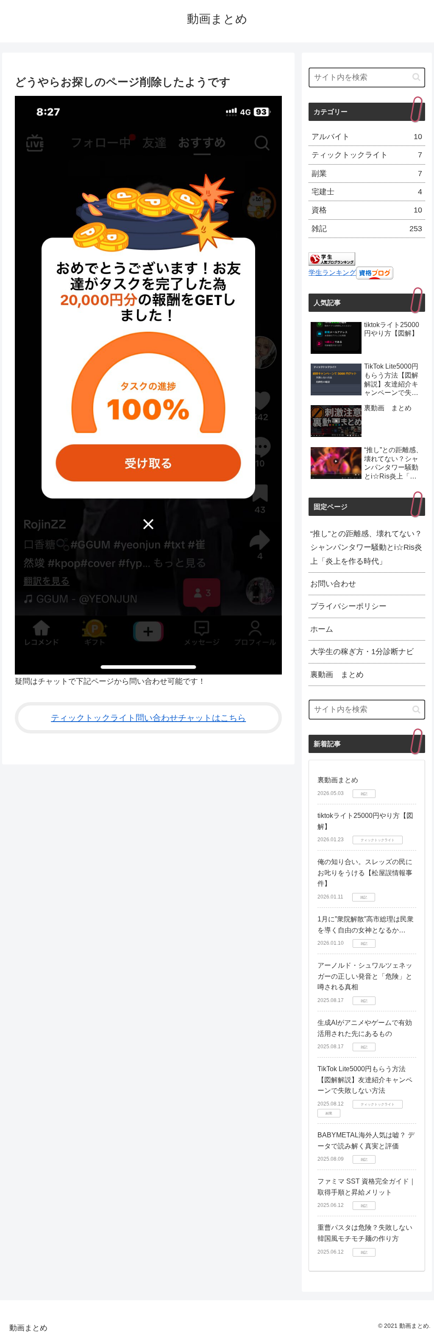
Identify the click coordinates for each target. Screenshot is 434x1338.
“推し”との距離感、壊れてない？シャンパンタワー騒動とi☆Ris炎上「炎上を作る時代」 (366, 547)
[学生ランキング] (332, 259)
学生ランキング (332, 272)
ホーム (321, 629)
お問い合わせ (333, 583)
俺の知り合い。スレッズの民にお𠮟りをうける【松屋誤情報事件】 (364, 872)
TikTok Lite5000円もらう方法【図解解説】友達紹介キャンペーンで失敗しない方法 (364, 1079)
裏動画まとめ (337, 780)
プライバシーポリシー (348, 606)
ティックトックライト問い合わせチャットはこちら (148, 717)
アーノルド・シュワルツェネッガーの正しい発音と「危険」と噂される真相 (364, 976)
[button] (416, 77)
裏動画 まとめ (337, 674)
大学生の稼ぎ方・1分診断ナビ (362, 651)
